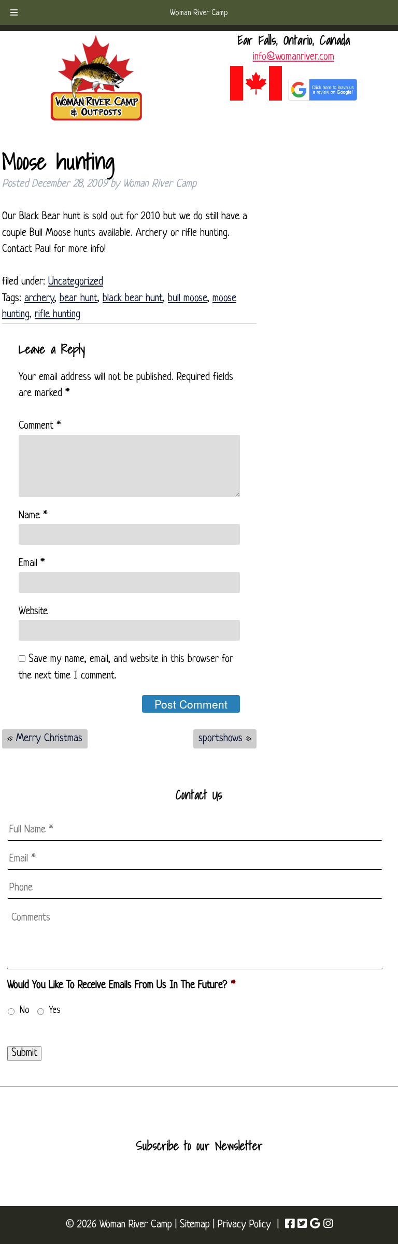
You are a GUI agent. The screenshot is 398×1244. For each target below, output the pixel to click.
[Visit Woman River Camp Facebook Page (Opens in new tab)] (289, 1225)
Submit (24, 1053)
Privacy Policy (244, 1225)
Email (32, 563)
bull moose (187, 298)
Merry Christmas (49, 738)
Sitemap (195, 1225)
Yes (55, 1010)
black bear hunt (133, 298)
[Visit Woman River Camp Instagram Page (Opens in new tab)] (328, 1225)
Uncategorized (75, 282)
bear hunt (78, 298)
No (25, 1010)
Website (33, 611)
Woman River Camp (199, 13)
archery (39, 298)
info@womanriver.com (293, 57)
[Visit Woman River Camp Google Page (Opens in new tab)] (315, 1225)
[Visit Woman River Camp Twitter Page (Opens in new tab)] (302, 1225)
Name (33, 515)
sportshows (220, 738)
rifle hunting (57, 314)
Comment (40, 426)
